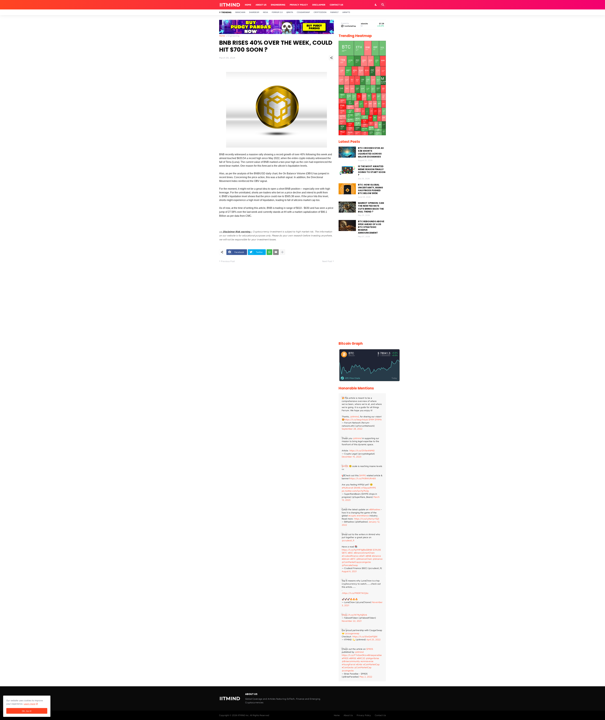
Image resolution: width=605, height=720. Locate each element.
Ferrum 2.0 (277, 12)
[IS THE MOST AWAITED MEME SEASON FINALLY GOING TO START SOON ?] (347, 170)
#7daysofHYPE (368, 487)
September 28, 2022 (352, 428)
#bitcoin (346, 558)
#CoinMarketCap (371, 664)
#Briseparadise (374, 655)
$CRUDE (377, 549)
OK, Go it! (27, 711)
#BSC (350, 552)
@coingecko (365, 562)
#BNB (368, 555)
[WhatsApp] (269, 252)
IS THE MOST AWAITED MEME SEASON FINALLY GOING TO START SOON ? (371, 170)
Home (248, 4)
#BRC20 (361, 658)
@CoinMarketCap (350, 562)
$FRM (371, 419)
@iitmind (354, 416)
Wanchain (240, 12)
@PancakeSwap (350, 565)
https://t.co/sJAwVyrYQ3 (366, 518)
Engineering (278, 4)
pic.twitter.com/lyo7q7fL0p (355, 490)
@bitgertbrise (372, 658)
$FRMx (378, 419)
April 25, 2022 (373, 639)
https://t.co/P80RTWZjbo (355, 593)
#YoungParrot (348, 664)
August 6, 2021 (349, 571)
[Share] (331, 57)
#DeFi (362, 555)
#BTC (353, 558)
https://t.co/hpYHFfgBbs (354, 549)
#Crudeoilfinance (350, 555)
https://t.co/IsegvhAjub (356, 419)
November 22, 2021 (352, 621)
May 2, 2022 (366, 676)
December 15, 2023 (351, 456)
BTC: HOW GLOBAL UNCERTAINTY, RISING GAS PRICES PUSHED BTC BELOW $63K (370, 189)
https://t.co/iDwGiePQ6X (364, 636)
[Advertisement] (362, 290)
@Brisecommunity (351, 661)
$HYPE (345, 466)
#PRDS (345, 658)
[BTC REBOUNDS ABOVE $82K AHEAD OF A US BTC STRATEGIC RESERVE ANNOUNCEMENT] (347, 225)
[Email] (276, 252)
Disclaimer (318, 4)
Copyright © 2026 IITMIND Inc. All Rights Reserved (244, 715)
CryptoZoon (320, 12)
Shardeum (254, 12)
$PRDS (369, 649)
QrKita (289, 12)
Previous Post (228, 261)
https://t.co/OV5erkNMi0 (362, 450)
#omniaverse (366, 661)
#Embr (359, 664)
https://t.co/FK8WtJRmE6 (363, 478)
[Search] (383, 5)
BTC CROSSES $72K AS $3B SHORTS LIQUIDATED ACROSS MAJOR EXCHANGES (371, 152)
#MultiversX (347, 487)
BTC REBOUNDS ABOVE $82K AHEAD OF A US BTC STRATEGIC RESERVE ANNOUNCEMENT (371, 227)
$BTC (344, 552)
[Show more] (282, 252)
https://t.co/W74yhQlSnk (354, 614)
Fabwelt (334, 12)
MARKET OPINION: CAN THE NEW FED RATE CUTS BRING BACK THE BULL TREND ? (371, 207)
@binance (378, 558)
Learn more (29, 703)
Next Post (327, 261)
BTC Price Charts (352, 378)
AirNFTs (346, 12)
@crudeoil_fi (348, 540)
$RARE (357, 487)
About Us (261, 4)
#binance (376, 555)
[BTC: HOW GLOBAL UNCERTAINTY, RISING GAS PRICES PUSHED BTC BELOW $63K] (347, 188)
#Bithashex (374, 509)
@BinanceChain (364, 558)
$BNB (369, 549)
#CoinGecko (348, 667)
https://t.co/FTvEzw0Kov (354, 655)
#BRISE (352, 658)
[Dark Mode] (376, 4)
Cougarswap (303, 12)
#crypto (352, 515)
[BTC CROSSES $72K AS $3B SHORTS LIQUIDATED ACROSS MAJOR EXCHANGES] (347, 152)
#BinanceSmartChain (364, 552)
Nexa (265, 12)
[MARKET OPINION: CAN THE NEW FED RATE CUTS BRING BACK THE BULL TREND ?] (347, 207)
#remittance (363, 515)
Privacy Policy (299, 4)
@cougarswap (352, 633)
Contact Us (336, 4)
